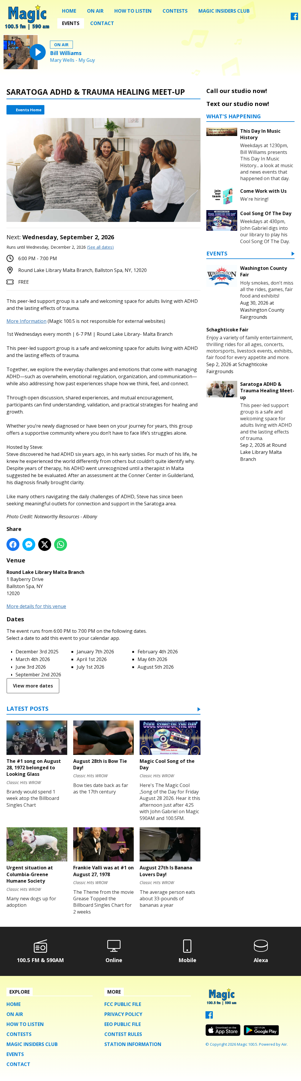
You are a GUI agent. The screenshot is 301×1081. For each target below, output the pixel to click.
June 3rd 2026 (31, 667)
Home (69, 11)
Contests (175, 11)
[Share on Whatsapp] (60, 544)
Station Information (132, 1044)
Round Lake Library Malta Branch (263, 452)
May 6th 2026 (152, 659)
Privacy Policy (123, 1014)
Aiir (284, 1044)
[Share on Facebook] (12, 544)
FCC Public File (122, 1004)
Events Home (28, 109)
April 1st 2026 (92, 659)
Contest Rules (123, 1034)
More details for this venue (36, 606)
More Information (26, 321)
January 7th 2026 (95, 651)
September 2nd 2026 (38, 674)
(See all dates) (100, 247)
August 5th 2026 (156, 667)
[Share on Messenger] (28, 544)
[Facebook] (294, 18)
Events (70, 23)
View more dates (33, 686)
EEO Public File (122, 1024)
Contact (102, 23)
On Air (95, 11)
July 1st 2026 (90, 667)
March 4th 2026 (33, 659)
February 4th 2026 (158, 651)
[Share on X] (44, 544)
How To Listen (133, 11)
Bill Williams (65, 53)
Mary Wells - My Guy (72, 60)
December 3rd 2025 (37, 651)
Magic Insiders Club (224, 11)
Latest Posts (27, 709)
